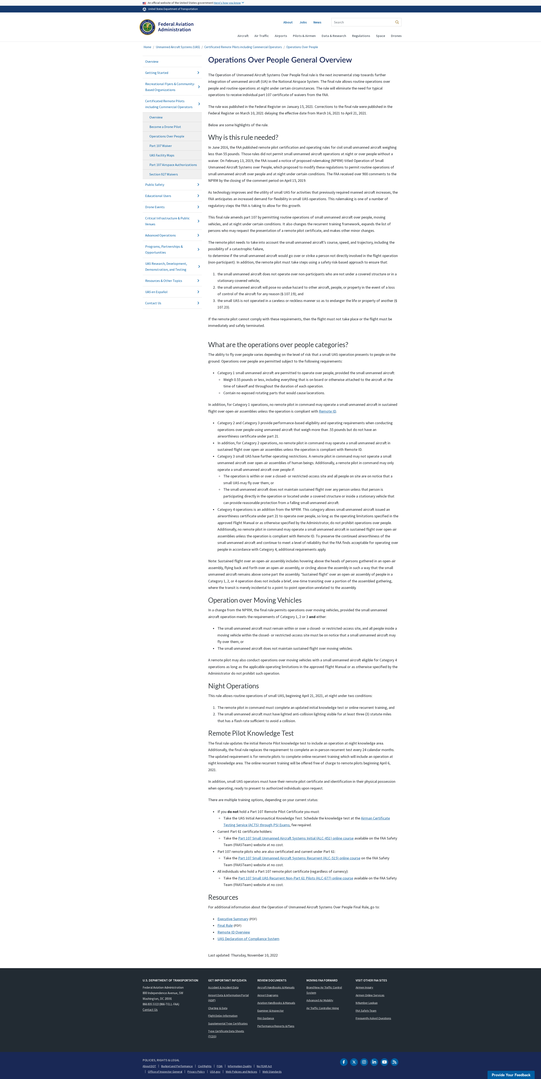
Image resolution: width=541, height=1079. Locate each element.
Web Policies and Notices (241, 1071)
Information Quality (239, 1066)
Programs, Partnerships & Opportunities (164, 249)
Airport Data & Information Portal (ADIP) (228, 997)
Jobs (303, 22)
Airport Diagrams (267, 995)
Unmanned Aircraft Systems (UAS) (178, 47)
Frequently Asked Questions (373, 1018)
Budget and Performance (177, 1066)
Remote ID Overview (233, 932)
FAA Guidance (265, 1018)
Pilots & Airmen (304, 36)
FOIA (220, 1066)
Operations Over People (302, 47)
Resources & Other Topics (163, 281)
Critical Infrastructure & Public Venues (167, 221)
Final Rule (225, 925)
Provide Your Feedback (511, 1074)
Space (380, 36)
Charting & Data (217, 1008)
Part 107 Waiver (160, 146)
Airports (281, 36)
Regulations (361, 36)
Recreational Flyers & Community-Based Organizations (170, 87)
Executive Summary (232, 918)
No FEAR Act (264, 1066)
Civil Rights (205, 1066)
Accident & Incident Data (223, 987)
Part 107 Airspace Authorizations (173, 165)
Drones (396, 36)
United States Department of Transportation (173, 9)
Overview (151, 61)
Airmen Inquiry (364, 987)
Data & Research (334, 36)
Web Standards (272, 1071)
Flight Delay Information (223, 1016)
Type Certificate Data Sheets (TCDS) (226, 1033)
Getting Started (156, 73)
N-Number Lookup (367, 1003)
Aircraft (243, 36)
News (317, 22)
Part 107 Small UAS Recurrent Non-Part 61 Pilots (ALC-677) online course (295, 878)
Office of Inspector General (165, 1071)
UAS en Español (156, 292)
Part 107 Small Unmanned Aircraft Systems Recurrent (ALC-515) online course (299, 858)
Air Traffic (261, 36)
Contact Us (153, 303)
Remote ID (327, 411)
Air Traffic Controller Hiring (322, 1008)
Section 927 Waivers (163, 174)
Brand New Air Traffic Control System (324, 990)
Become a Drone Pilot (165, 127)
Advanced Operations (160, 235)
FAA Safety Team (366, 1010)
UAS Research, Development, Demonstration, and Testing (166, 266)
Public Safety (154, 184)
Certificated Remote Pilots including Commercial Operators (243, 47)
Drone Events (155, 207)
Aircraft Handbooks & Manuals (276, 987)
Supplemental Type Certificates (228, 1023)
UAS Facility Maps (161, 155)
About (288, 22)
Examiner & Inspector (270, 1010)
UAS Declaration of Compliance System (248, 938)
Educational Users (158, 196)
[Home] (166, 28)
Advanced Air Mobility (319, 1000)
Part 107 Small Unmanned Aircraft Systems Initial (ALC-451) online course (296, 838)
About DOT (149, 1066)
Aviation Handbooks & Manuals (276, 1003)
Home (147, 47)
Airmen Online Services (370, 995)
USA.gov (215, 1071)
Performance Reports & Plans (275, 1026)
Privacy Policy (196, 1071)
